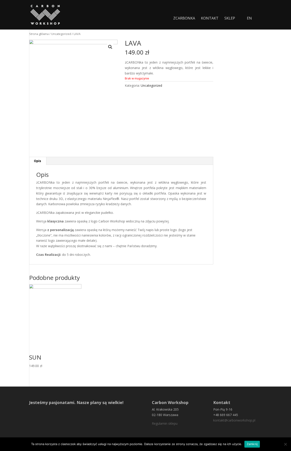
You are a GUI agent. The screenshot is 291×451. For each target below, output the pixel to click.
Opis (37, 161)
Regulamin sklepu (165, 423)
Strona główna (39, 34)
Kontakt (209, 19)
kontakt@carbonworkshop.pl (234, 420)
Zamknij (252, 444)
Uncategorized (61, 34)
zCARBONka (184, 19)
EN (249, 19)
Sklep (229, 19)
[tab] (37, 161)
